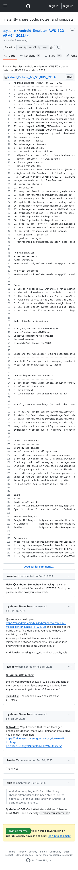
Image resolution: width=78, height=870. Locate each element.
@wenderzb (13, 619)
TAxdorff (12, 666)
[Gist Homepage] (28, 6)
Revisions (31, 55)
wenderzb (13, 576)
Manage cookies (24, 855)
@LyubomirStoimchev (27, 584)
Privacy (22, 851)
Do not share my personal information (54, 855)
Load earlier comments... (39, 566)
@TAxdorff (12, 727)
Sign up (68, 6)
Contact (9, 855)
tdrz (9, 782)
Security (33, 851)
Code (12, 55)
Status (43, 851)
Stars (55, 55)
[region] (39, 319)
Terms (12, 851)
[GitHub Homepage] (28, 860)
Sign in (53, 6)
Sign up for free (18, 830)
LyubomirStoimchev (19, 606)
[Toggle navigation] (5, 6)
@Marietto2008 (16, 809)
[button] (52, 47)
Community (55, 851)
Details (13, 699)
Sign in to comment (59, 835)
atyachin (9, 31)
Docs (66, 851)
